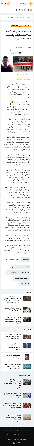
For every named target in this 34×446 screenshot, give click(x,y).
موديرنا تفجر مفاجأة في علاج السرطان (12, 394)
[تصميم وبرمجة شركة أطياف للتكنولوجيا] (17, 442)
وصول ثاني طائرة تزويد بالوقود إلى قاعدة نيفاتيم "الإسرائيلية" (13, 417)
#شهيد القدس (16, 267)
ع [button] (10, 49)
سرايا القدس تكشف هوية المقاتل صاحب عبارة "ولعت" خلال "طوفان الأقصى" (12, 336)
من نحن (30, 430)
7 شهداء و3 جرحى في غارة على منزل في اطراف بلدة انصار (13, 357)
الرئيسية (28, 17)
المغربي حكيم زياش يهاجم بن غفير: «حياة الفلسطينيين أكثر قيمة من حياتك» (12, 405)
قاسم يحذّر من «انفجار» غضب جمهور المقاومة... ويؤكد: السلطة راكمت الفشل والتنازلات (12, 346)
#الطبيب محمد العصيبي (22, 278)
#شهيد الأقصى (24, 283)
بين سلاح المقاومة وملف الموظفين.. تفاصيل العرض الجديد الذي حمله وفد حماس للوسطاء (12, 320)
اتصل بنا (23, 430)
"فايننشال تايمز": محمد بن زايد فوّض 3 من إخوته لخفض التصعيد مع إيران (12, 310)
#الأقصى (26, 267)
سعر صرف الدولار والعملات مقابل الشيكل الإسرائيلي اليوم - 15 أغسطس (12, 366)
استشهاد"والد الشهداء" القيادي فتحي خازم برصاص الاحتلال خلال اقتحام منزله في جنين (12, 382)
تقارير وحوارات (20, 17)
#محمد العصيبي (11, 272)
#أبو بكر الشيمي (24, 272)
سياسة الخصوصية (7, 430)
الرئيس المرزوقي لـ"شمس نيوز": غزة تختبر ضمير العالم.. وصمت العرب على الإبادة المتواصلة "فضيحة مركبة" (12, 299)
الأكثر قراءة (27, 330)
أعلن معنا (16, 430)
